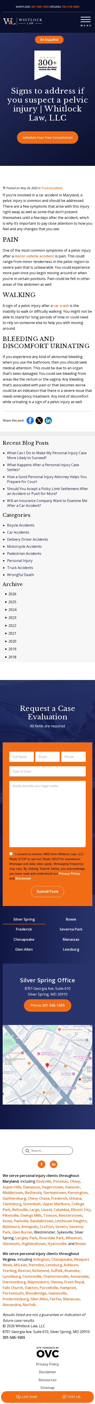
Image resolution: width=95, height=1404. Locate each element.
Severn (61, 1226)
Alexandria (12, 1304)
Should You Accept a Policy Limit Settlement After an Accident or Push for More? (47, 491)
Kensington (78, 1192)
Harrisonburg (14, 1281)
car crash (61, 305)
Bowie (71, 919)
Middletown (13, 1192)
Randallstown (41, 1220)
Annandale (79, 1276)
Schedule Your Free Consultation (48, 137)
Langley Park (26, 1237)
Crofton (46, 1226)
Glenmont (11, 1243)
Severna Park (71, 929)
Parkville (21, 1220)
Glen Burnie (22, 1232)
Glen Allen (24, 949)
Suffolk (57, 1270)
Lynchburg (12, 1276)
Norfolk (29, 1304)
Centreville (32, 1276)
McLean (20, 1264)
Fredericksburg (16, 1299)
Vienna (57, 1281)
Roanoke (72, 1270)
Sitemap (47, 1387)
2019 (10, 649)
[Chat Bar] (47, 1397)
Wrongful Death (20, 574)
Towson (50, 1215)
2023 (10, 617)
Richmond (40, 1270)
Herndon (36, 1264)
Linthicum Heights (71, 1220)
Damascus (31, 1187)
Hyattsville (57, 1243)
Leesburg (71, 949)
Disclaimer (23, 878)
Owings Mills (31, 1215)
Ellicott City (81, 1209)
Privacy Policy (69, 873)
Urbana (75, 1198)
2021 (10, 633)
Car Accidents (18, 532)
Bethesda (33, 1192)
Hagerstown (52, 1187)
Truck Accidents (51, 188)
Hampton (68, 1287)
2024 (10, 609)
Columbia (61, 1209)
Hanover (72, 1187)
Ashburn (71, 1264)
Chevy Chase (38, 1198)
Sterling (9, 1270)
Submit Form (47, 891)
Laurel (46, 1209)
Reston (24, 1270)
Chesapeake (23, 939)
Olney (75, 1181)
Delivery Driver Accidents (27, 539)
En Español (49, 39)
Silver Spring (24, 919)
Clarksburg (12, 1203)
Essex (7, 1220)
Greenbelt (32, 1203)
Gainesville (57, 1293)
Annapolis (29, 1226)
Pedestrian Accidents (24, 553)
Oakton (31, 1287)
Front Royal (74, 1281)
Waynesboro (38, 1281)
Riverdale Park (51, 1237)
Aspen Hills (12, 1187)
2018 (10, 657)
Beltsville (20, 1209)
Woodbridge (36, 1293)
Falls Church (13, 1287)
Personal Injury (19, 560)
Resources (48, 1379)
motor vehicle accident (34, 256)
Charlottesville (56, 1276)
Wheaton (74, 1237)
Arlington (41, 1259)
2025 (10, 602)
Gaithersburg (14, 1198)
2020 (10, 641)
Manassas (71, 939)
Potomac (60, 1181)
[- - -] (86, 19)
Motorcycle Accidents (24, 546)
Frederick (24, 929)
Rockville (43, 1181)
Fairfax (55, 1299)
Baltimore (11, 1226)
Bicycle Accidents (20, 525)
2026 (10, 594)
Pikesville (11, 1215)
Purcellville (49, 1287)
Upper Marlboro (56, 1203)
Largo (34, 1209)
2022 (10, 625)
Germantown (54, 1192)
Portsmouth (13, 1293)
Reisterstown (70, 1215)
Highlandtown (34, 1243)
